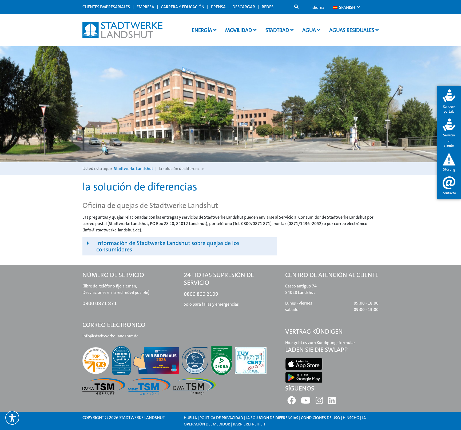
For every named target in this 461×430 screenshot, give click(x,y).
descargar (243, 7)
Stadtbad (277, 30)
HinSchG (351, 417)
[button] (179, 246)
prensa (218, 7)
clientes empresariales (106, 7)
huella (190, 417)
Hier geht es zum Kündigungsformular (320, 342)
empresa (145, 7)
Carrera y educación (182, 7)
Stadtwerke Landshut (133, 168)
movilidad (239, 30)
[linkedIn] (332, 402)
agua (309, 30)
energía (202, 30)
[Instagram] (319, 402)
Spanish (346, 7)
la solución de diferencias (272, 417)
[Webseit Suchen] (296, 7)
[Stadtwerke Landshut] (122, 30)
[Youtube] (306, 402)
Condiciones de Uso (321, 417)
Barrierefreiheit (249, 424)
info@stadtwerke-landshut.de (110, 336)
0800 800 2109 (201, 293)
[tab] (449, 101)
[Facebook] (291, 402)
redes (267, 7)
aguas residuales (352, 30)
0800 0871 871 (99, 303)
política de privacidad (221, 417)
